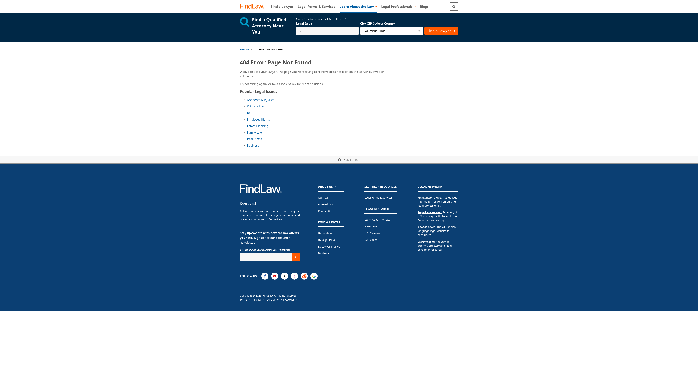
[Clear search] (419, 31)
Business (253, 146)
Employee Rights (258, 119)
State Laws (370, 226)
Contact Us (324, 211)
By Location (325, 233)
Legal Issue (304, 23)
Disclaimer (273, 299)
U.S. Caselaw (372, 233)
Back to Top (351, 160)
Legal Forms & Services (378, 197)
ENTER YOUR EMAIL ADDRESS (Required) (265, 249)
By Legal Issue (327, 240)
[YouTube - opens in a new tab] (274, 276)
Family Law (254, 132)
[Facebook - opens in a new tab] (264, 276)
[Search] (454, 6)
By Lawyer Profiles (329, 246)
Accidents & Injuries (260, 100)
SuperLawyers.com (430, 212)
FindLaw (244, 49)
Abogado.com (426, 227)
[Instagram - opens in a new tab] (294, 276)
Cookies (289, 299)
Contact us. (275, 219)
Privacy (257, 299)
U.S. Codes (370, 240)
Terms (243, 299)
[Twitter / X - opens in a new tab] (284, 276)
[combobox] (327, 31)
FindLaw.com (426, 197)
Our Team (324, 197)
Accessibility (325, 204)
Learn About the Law (377, 219)
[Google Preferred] (314, 276)
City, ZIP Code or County (377, 23)
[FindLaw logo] (253, 6)
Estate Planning (257, 126)
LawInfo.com (426, 241)
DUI (249, 113)
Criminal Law (256, 106)
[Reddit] (304, 276)
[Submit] (296, 257)
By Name (323, 253)
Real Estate (254, 139)
